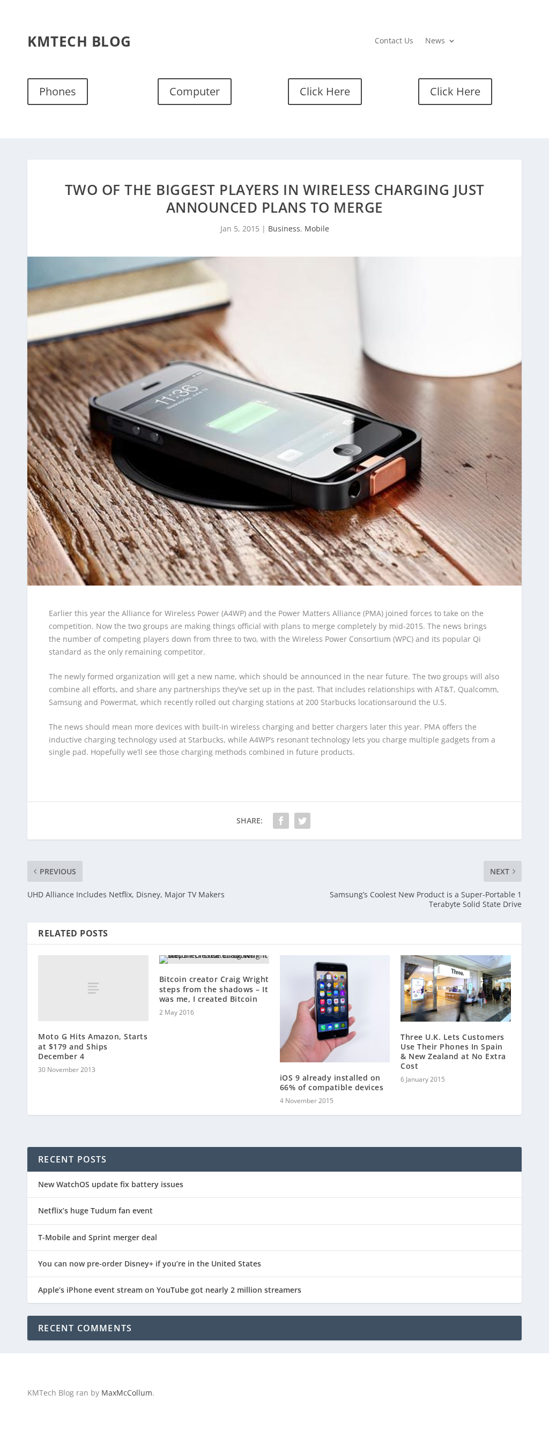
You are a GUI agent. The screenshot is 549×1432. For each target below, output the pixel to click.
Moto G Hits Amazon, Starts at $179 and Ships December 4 (92, 1046)
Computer (194, 91)
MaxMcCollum (126, 1393)
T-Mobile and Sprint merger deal (97, 1237)
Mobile (317, 228)
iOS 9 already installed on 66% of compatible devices (332, 1082)
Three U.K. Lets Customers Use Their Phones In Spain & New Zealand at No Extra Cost (453, 1051)
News (435, 41)
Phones (57, 91)
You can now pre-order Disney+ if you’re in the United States (149, 1263)
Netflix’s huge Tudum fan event (95, 1210)
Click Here (325, 91)
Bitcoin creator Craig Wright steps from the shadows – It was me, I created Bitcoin (214, 988)
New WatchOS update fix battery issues (110, 1184)
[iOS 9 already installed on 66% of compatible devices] (335, 1008)
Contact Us (394, 41)
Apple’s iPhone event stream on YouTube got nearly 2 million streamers (169, 1290)
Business (284, 228)
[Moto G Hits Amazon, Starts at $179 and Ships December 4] (93, 988)
